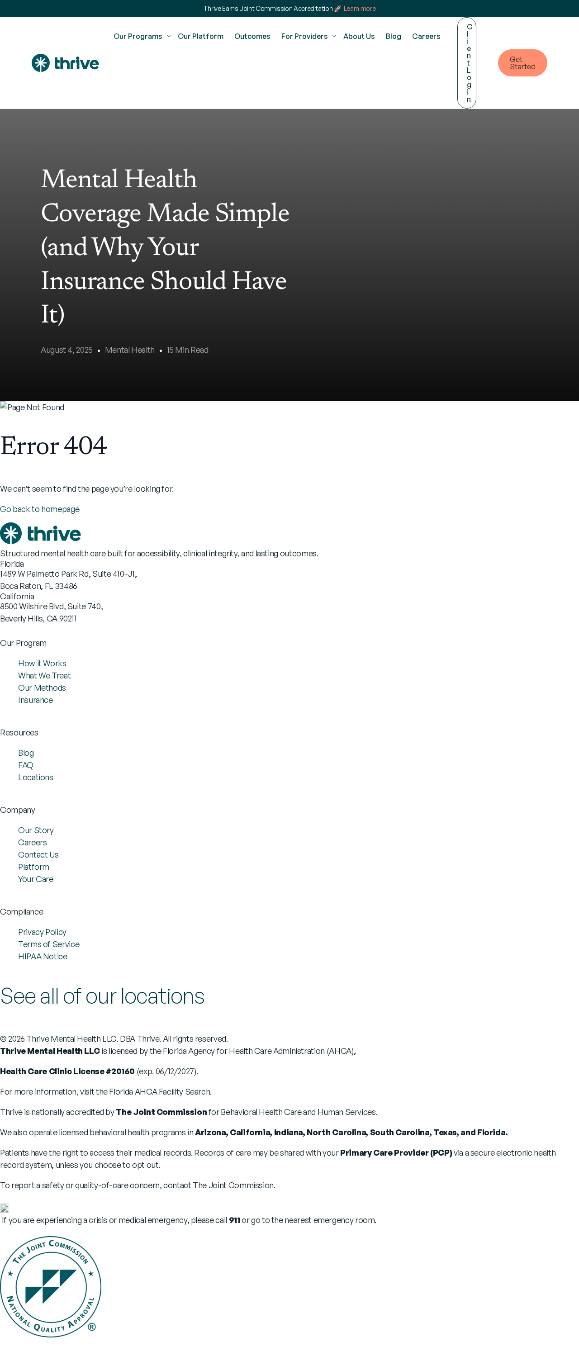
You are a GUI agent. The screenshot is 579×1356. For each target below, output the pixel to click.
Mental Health (130, 350)
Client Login (470, 63)
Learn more (359, 8)
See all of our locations (102, 995)
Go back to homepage (39, 509)
